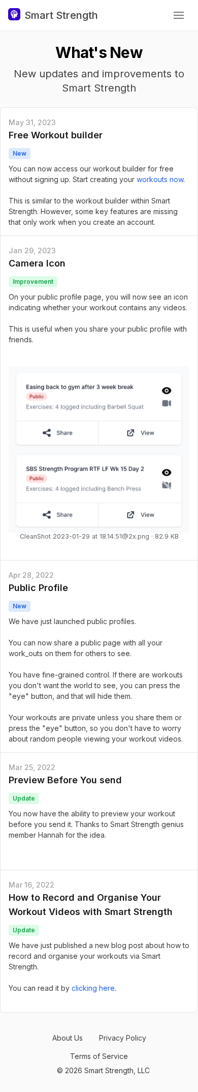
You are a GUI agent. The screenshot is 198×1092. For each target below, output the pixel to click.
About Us (67, 1038)
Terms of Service (99, 1056)
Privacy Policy (122, 1038)
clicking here (93, 988)
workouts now (160, 179)
